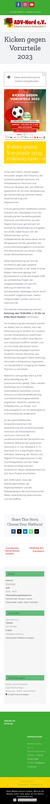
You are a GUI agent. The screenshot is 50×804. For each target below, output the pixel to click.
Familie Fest (11, 599)
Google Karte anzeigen (18, 694)
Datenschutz (36, 784)
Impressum (23, 784)
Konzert (21, 599)
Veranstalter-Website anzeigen (20, 638)
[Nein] (46, 796)
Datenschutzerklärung (27, 800)
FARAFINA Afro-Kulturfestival (36, 549)
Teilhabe (34, 602)
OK (14, 800)
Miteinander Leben (14, 602)
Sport (26, 602)
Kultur (29, 599)
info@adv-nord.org (33, 12)
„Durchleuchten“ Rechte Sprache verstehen (12, 551)
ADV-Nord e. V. (27, 781)
